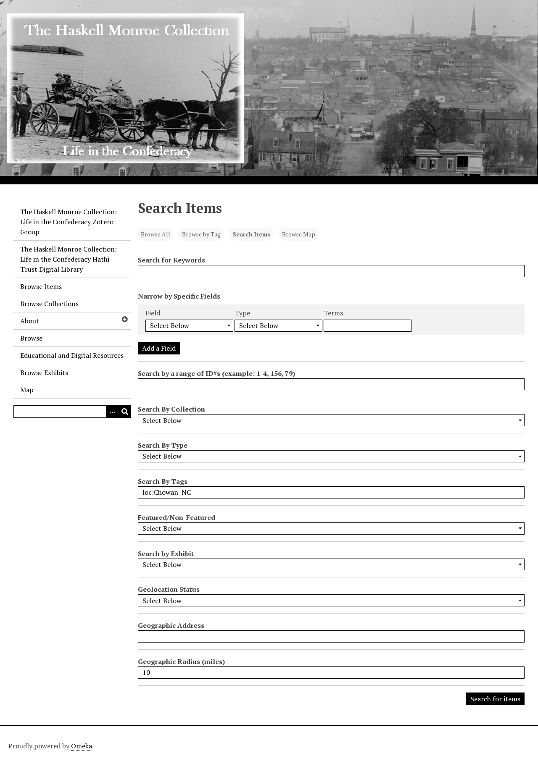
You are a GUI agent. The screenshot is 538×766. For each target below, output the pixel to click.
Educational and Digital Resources (72, 355)
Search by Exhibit (166, 553)
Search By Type (162, 445)
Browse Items (41, 286)
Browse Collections (49, 303)
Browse (31, 338)
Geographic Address (171, 625)
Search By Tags (162, 481)
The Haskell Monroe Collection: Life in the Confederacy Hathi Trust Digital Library (68, 259)
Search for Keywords (171, 260)
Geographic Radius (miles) (181, 661)
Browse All (155, 234)
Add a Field (159, 348)
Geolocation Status (169, 589)
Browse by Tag (201, 234)
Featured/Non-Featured (176, 517)
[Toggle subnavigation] (124, 319)
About (29, 320)
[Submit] (125, 411)
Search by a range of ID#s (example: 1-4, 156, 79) (216, 373)
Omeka (81, 745)
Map (27, 389)
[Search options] (112, 411)
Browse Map (298, 234)
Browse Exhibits (44, 372)
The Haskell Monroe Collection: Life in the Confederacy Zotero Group (68, 221)
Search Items (251, 234)
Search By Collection (171, 409)
